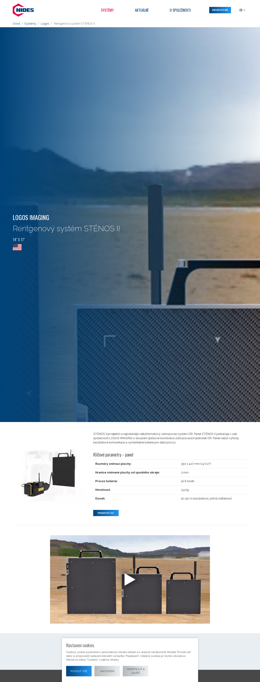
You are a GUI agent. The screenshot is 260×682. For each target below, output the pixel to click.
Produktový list (106, 513)
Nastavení (107, 671)
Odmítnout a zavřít (135, 671)
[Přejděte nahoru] (252, 674)
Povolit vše (79, 671)
